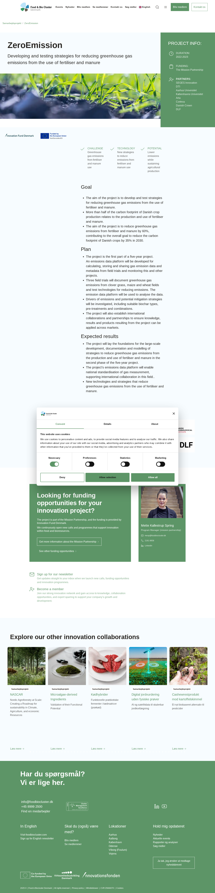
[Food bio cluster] (36, 7)
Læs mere (16, 748)
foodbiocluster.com (36, 834)
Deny (62, 477)
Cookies (119, 888)
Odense (113, 846)
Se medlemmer (73, 844)
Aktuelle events (161, 838)
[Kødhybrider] (107, 666)
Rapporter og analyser (165, 842)
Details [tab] (107, 424)
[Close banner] (174, 413)
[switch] (89, 464)
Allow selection (107, 477)
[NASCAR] (26, 666)
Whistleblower (92, 888)
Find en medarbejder (35, 811)
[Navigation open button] (165, 7)
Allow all (153, 477)
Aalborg (113, 838)
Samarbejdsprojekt (12, 23)
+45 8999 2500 (31, 806)
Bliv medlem (180, 7)
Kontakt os (199, 7)
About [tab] (154, 424)
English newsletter (43, 838)
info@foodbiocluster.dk (37, 802)
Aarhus (113, 834)
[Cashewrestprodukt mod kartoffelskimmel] (188, 666)
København (115, 842)
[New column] (77, 806)
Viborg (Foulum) (118, 849)
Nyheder (158, 834)
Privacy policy (78, 888)
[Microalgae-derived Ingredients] (67, 666)
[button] (157, 7)
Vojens (112, 853)
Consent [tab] (60, 424)
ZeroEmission (31, 23)
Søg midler (159, 846)
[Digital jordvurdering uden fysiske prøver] (148, 666)
